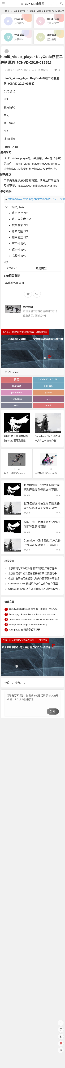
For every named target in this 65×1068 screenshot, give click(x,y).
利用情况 (48, 386)
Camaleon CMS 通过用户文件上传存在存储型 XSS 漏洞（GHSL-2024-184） (42, 545)
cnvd (48, 399)
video (16, 405)
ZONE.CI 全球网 (34, 3)
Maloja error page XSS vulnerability (28, 624)
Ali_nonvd (19, 10)
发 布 (52, 711)
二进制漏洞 (16, 399)
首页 (7, 10)
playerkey (16, 392)
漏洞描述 (16, 386)
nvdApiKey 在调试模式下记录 (24, 629)
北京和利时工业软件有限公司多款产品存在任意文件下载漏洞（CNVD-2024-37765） (42, 489)
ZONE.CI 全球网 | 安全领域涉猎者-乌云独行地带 (25, 332)
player (48, 392)
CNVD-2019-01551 (48, 379)
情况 (16, 379)
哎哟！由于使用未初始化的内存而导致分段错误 (16, 440)
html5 (48, 405)
